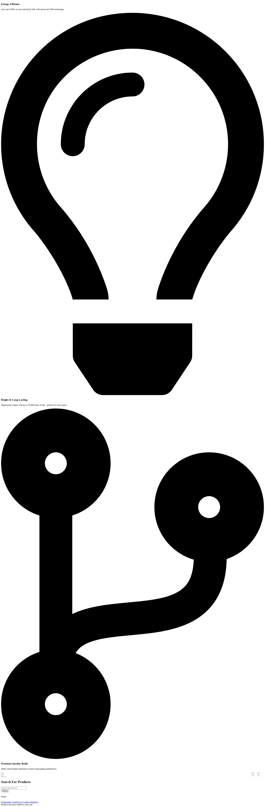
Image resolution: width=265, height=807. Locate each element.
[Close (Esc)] (2, 774)
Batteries (34, 802)
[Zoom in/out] (258, 774)
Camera (26, 802)
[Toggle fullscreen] (253, 774)
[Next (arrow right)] (5, 776)
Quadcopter (6, 802)
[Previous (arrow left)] (2, 776)
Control (15, 802)
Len (20, 802)
